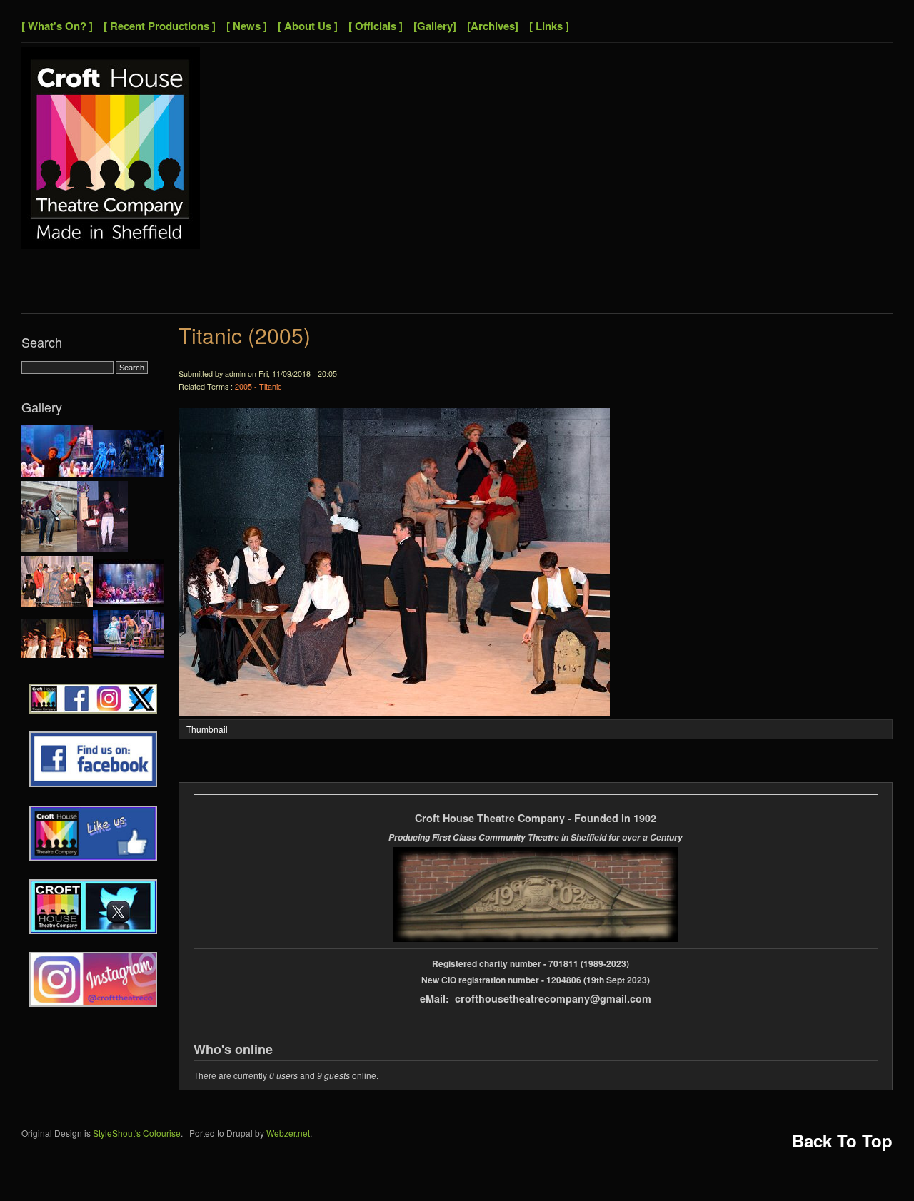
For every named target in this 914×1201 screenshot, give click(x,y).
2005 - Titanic (258, 386)
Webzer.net (288, 1133)
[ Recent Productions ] (160, 26)
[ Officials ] (375, 26)
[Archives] (492, 26)
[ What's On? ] (57, 26)
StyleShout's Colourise (137, 1133)
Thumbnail (207, 729)
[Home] (110, 245)
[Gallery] (434, 26)
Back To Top (842, 1140)
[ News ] (246, 26)
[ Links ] (549, 26)
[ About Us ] (308, 26)
